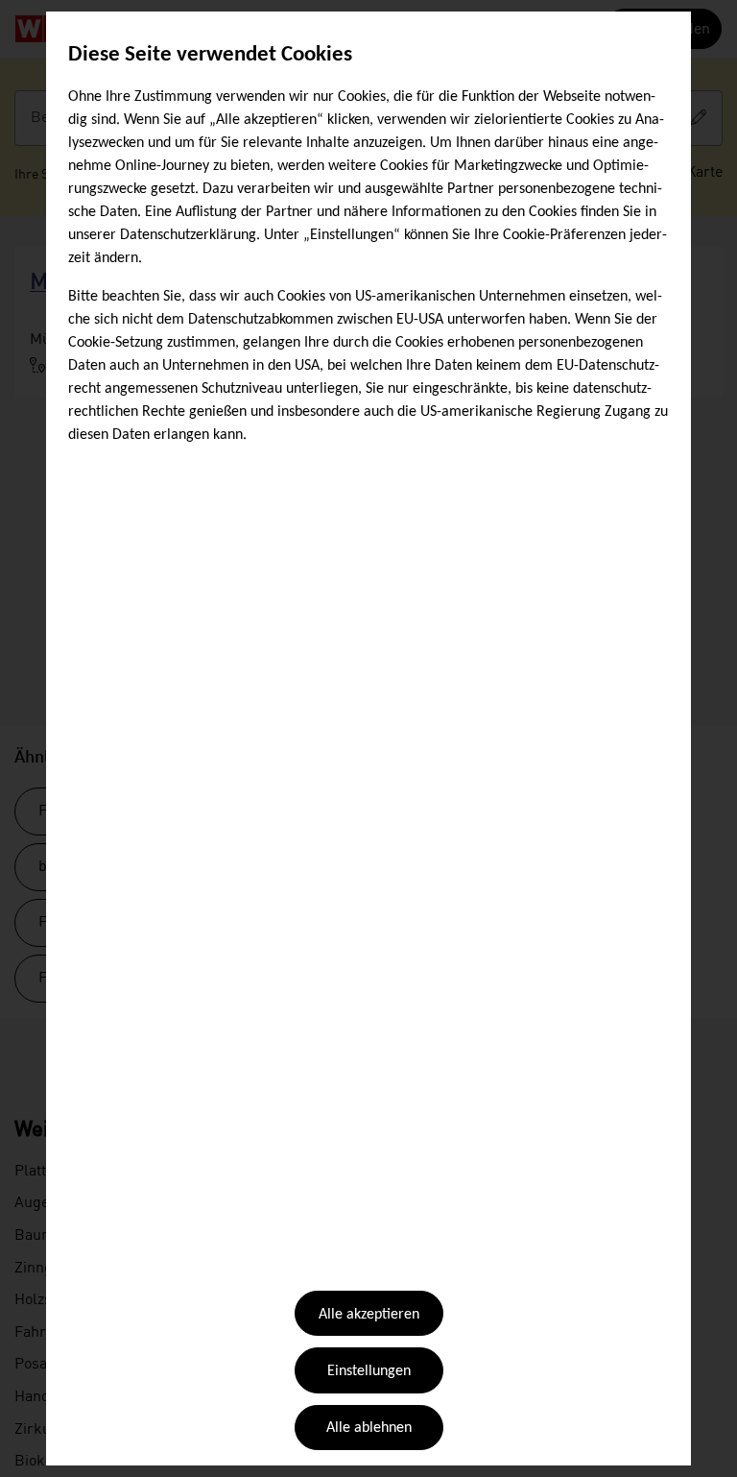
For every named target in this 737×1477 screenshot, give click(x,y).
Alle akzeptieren (369, 1314)
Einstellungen (369, 1371)
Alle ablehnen (369, 1428)
